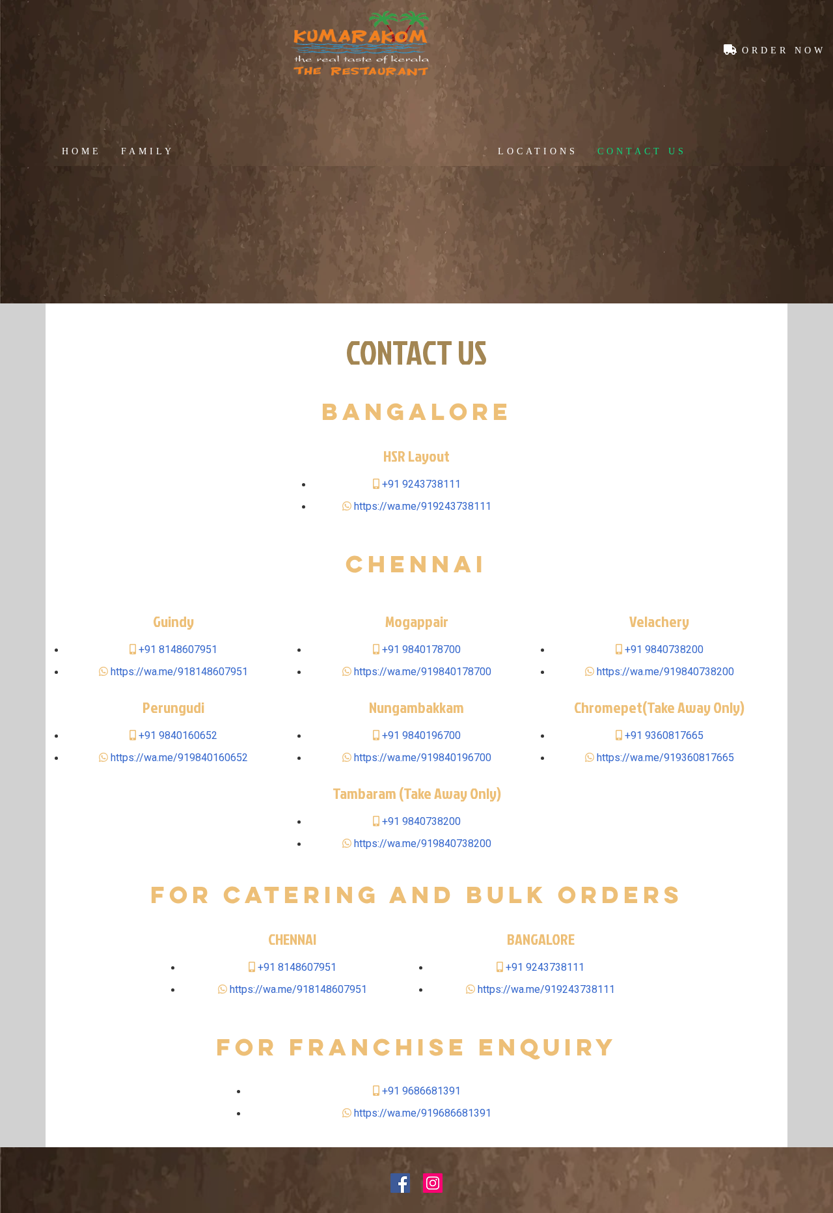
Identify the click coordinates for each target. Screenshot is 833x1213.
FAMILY (147, 151)
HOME (82, 151)
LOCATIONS (538, 151)
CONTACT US (642, 151)
